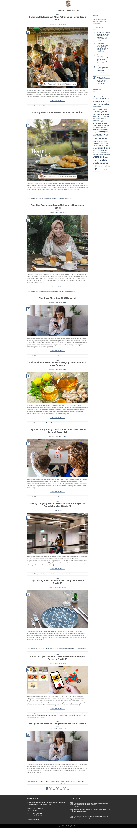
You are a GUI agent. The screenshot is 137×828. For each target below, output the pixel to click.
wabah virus (76, 715)
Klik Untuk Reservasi (33, 820)
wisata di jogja (103, 148)
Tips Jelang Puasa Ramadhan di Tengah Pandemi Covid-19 (57, 582)
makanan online (60, 714)
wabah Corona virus (59, 715)
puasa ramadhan (44, 648)
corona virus (47, 714)
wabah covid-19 (69, 715)
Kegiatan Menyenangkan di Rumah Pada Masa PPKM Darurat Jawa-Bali (57, 430)
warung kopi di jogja (98, 129)
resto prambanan (60, 105)
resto (105, 109)
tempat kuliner (100, 118)
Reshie (64, 24)
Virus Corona (69, 574)
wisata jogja (98, 157)
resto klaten (55, 291)
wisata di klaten (97, 150)
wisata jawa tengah (105, 154)
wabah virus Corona (52, 783)
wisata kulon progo (103, 169)
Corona (41, 714)
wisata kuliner (103, 160)
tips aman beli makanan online (37, 715)
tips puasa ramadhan (81, 648)
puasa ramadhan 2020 (55, 648)
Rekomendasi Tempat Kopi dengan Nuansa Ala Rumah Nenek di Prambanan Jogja (103, 58)
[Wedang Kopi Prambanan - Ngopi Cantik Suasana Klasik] (68, 3)
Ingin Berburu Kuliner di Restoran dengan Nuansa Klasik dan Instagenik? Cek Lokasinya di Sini (103, 35)
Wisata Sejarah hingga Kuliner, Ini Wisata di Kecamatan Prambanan (102, 69)
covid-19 (41, 574)
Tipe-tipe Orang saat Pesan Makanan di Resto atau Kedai (58, 206)
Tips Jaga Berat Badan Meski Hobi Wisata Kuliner (57, 112)
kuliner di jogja (100, 96)
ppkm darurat (43, 356)
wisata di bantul (100, 143)
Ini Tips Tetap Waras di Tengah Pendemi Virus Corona (57, 723)
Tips (57, 14)
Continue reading (57, 100)
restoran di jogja (97, 116)
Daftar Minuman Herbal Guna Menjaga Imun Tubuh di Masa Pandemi (57, 363)
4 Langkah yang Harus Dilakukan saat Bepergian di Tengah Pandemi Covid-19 (57, 505)
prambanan (42, 291)
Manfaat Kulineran (44, 105)
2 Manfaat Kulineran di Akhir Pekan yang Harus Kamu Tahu (57, 18)
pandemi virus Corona (60, 574)
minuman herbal (43, 422)
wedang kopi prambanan (71, 105)
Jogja (94, 96)
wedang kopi (71, 291)
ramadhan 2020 (71, 648)
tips (28, 715)
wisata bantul (97, 141)
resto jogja (52, 105)
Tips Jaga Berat (53, 198)
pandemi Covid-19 (49, 574)
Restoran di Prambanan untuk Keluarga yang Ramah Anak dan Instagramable (102, 47)
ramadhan (64, 648)
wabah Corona (49, 715)
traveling (98, 127)
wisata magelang (96, 171)
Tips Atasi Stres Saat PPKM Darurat (57, 298)
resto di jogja (98, 112)
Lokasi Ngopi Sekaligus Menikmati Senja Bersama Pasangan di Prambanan (103, 80)
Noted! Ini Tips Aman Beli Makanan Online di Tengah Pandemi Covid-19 (57, 658)
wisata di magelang (101, 152)
